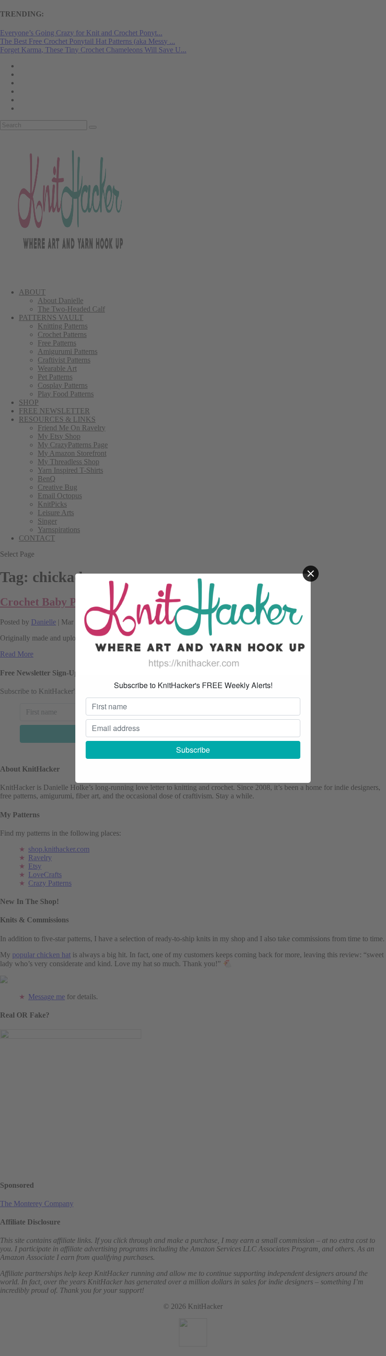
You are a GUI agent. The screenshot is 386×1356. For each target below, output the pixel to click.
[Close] (311, 574)
